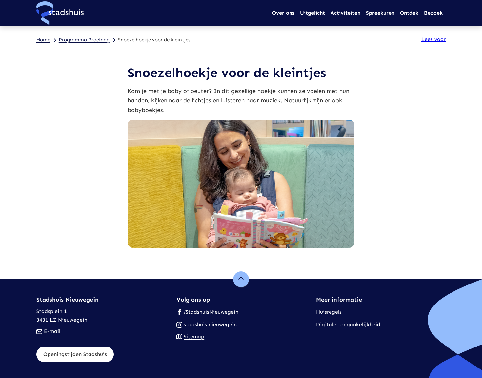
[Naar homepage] (60, 13)
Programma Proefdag (84, 40)
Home (43, 40)
